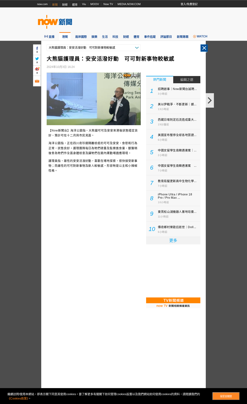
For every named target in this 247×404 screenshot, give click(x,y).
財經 (65, 4)
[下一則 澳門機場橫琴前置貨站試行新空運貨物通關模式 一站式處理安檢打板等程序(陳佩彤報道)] (210, 100)
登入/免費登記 (189, 4)
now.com (42, 4)
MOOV (94, 4)
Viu (84, 4)
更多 (173, 240)
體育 (75, 4)
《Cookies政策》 (17, 398)
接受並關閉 (226, 396)
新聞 (55, 4)
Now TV (108, 4)
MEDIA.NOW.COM (129, 4)
